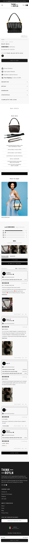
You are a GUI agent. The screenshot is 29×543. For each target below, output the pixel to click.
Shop (6, 41)
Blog (2, 510)
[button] (14, 47)
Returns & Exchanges (6, 494)
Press (2, 508)
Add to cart (14, 60)
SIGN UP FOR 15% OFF (14, 520)
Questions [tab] (12, 256)
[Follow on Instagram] (4, 485)
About (2, 506)
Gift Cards (3, 498)
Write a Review (18, 264)
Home (2, 41)
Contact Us (4, 491)
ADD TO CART (14, 540)
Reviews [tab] (4, 256)
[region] (14, 249)
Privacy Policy (4, 513)
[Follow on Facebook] (2, 485)
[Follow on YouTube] (6, 485)
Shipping (3, 496)
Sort (16, 268)
